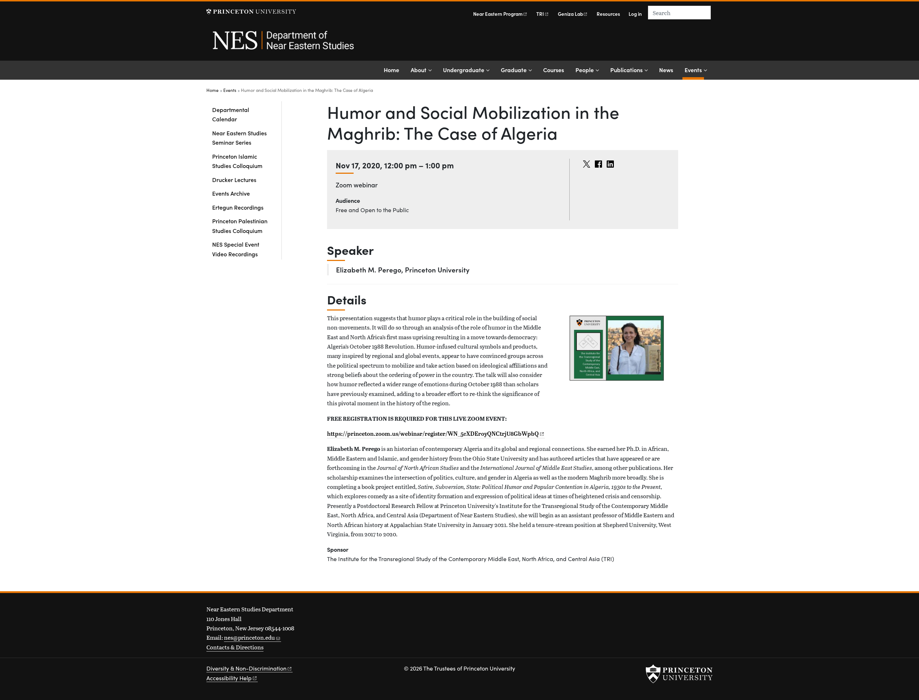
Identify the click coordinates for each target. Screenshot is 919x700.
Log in (635, 13)
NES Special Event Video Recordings (235, 248)
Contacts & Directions (234, 647)
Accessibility (229, 678)
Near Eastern (498, 13)
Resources (608, 13)
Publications (626, 70)
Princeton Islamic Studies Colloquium (237, 160)
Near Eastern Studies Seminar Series (239, 137)
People (584, 70)
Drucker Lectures (234, 179)
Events (694, 69)
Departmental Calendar (230, 114)
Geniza (570, 13)
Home (391, 70)
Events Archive (231, 193)
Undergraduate (463, 70)
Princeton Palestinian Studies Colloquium (239, 225)
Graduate (514, 70)
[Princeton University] (251, 12)
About (418, 70)
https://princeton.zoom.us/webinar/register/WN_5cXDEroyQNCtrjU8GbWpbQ (433, 434)
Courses (553, 70)
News (666, 70)
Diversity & (246, 668)
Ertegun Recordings (237, 207)
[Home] (282, 44)
